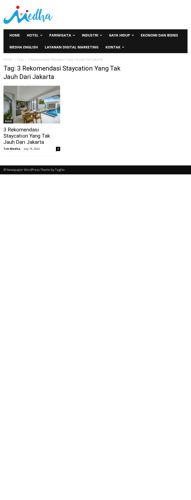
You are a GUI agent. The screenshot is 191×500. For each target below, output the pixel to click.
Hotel (8, 121)
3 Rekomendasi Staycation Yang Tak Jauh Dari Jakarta (26, 136)
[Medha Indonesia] (47, 14)
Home (7, 59)
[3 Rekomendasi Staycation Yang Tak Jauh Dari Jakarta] (31, 104)
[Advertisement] (19, 253)
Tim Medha (11, 149)
